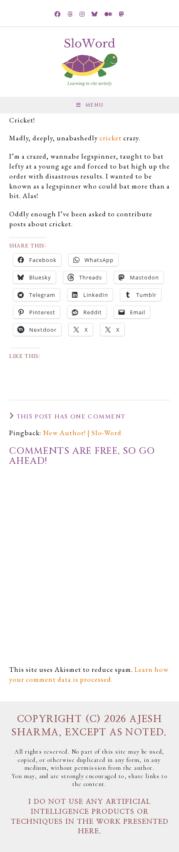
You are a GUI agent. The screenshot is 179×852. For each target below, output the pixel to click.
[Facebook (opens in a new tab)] (57, 15)
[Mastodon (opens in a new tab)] (122, 15)
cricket (110, 137)
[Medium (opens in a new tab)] (108, 15)
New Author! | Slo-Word (82, 432)
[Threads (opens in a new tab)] (70, 15)
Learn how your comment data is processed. (89, 674)
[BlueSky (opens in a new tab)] (94, 15)
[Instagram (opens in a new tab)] (82, 15)
